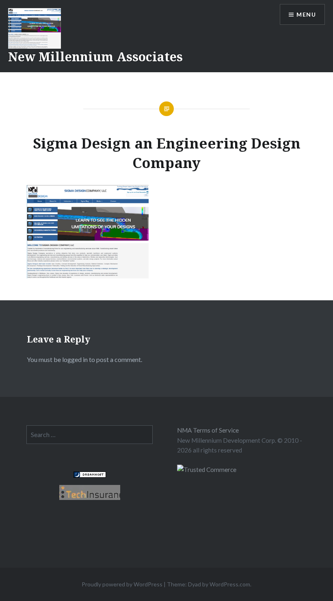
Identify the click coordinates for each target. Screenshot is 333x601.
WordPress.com (230, 584)
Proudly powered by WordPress (122, 584)
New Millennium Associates (95, 56)
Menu (306, 14)
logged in (75, 359)
